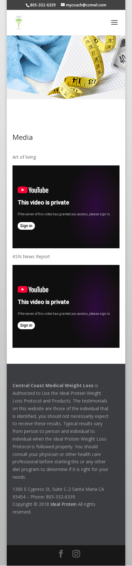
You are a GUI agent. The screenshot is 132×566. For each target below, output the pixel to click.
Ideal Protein (63, 504)
